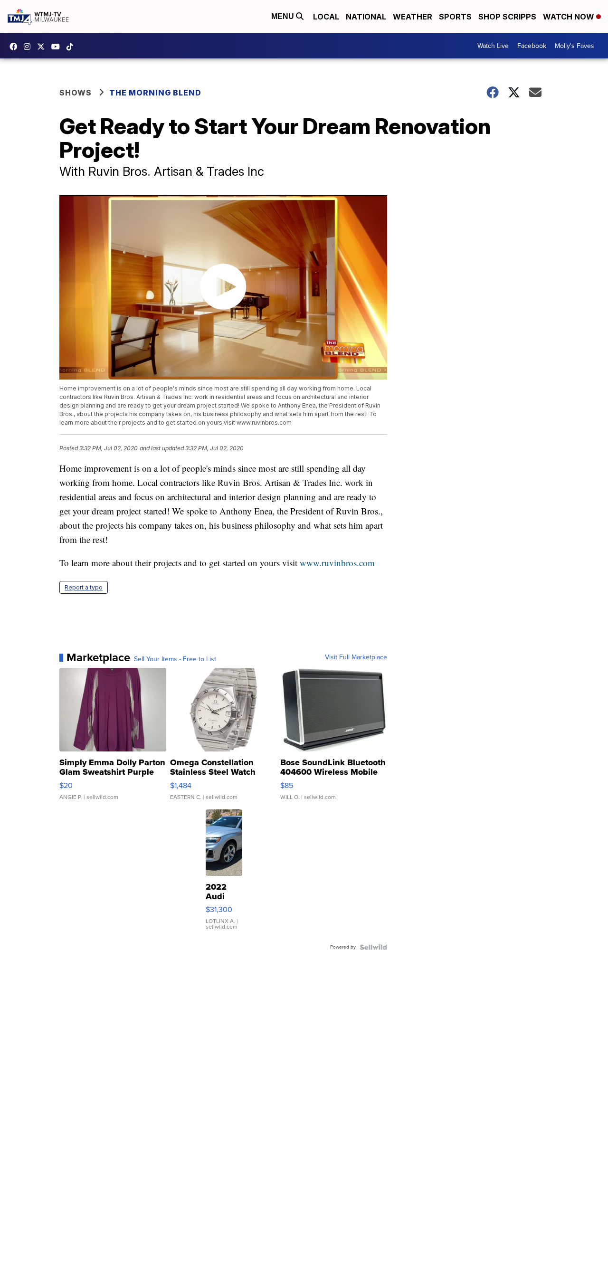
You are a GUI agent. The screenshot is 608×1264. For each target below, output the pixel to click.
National (366, 16)
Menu (283, 16)
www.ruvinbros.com (337, 563)
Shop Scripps (507, 16)
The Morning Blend (155, 92)
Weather (412, 16)
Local (326, 16)
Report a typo (84, 587)
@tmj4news (72, 46)
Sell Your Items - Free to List (175, 659)
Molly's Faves (574, 46)
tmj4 (16, 46)
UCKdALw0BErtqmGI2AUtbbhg (58, 46)
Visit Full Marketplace (356, 657)
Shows (75, 92)
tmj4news (29, 46)
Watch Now (569, 16)
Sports (455, 16)
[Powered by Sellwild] (373, 947)
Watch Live (493, 46)
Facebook (531, 46)
